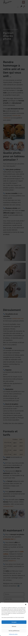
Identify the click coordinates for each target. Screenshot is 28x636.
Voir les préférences (14, 630)
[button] (25, 604)
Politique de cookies (13, 634)
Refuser (14, 626)
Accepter (14, 622)
